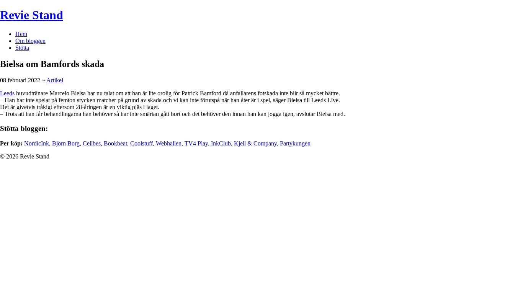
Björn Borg (66, 143)
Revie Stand (31, 15)
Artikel (54, 80)
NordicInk (36, 143)
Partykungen (295, 143)
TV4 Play (196, 143)
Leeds (7, 93)
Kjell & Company (255, 143)
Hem (21, 34)
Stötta (22, 47)
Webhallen (168, 143)
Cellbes (92, 143)
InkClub (221, 143)
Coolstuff (141, 143)
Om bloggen (30, 41)
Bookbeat (115, 143)
